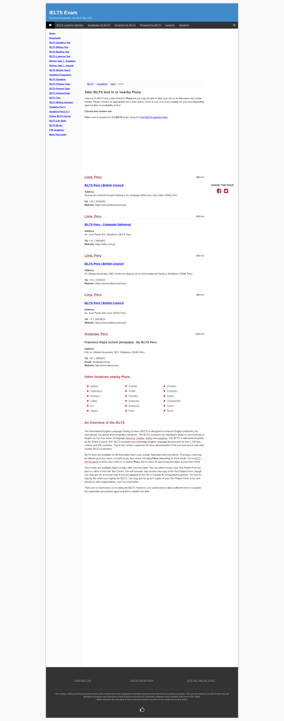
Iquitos (170, 395)
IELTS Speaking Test (59, 43)
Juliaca (94, 410)
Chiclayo (171, 385)
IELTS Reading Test (59, 52)
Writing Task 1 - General (61, 66)
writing (148, 438)
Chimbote (172, 390)
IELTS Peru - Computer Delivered (107, 224)
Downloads (55, 38)
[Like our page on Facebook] (142, 710)
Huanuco (95, 395)
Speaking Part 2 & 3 (59, 112)
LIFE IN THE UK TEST (201, 680)
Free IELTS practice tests (153, 117)
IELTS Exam (63, 12)
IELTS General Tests (59, 89)
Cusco (170, 405)
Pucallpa (133, 395)
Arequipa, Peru (96, 334)
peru (113, 83)
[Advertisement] (160, 55)
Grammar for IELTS (125, 25)
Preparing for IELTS (150, 25)
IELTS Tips (54, 98)
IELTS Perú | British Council (104, 185)
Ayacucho (134, 405)
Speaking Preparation (60, 75)
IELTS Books (55, 125)
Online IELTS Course (60, 116)
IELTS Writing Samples (61, 102)
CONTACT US (83, 680)
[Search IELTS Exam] (234, 25)
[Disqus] (144, 538)
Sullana (94, 385)
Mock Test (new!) (57, 135)
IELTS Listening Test (59, 56)
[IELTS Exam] (50, 25)
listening (130, 438)
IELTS (90, 83)
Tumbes (133, 385)
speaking (162, 438)
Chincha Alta (173, 400)
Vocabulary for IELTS (99, 25)
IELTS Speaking (57, 79)
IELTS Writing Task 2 (60, 70)
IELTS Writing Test (58, 47)
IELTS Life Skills (57, 121)
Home (52, 33)
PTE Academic (56, 130)
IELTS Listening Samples (70, 25)
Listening (170, 25)
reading (140, 438)
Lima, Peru (92, 177)
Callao (93, 400)
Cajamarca (96, 390)
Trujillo (132, 390)
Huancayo (134, 400)
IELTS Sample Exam (59, 93)
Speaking (184, 25)
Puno (131, 410)
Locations (102, 83)
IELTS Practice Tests (59, 84)
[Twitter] (226, 191)
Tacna (170, 410)
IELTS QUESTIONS (142, 680)
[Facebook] (219, 191)
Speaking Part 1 (57, 107)
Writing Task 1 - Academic (62, 61)
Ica (92, 405)
